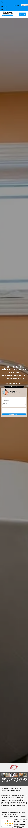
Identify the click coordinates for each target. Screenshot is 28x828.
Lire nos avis (8, 825)
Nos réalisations (14, 387)
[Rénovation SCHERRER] (7, 14)
